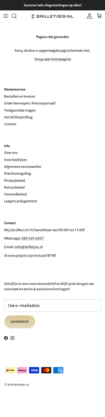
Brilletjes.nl (21, 384)
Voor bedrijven (15, 160)
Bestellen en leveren (19, 96)
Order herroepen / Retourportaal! (30, 103)
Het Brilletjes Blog (18, 117)
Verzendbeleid (15, 194)
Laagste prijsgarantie (20, 201)
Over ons (11, 153)
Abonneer (20, 321)
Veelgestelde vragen (20, 110)
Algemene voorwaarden (22, 167)
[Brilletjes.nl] (53, 16)
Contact (10, 124)
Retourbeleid (14, 187)
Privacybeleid (14, 180)
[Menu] (5, 16)
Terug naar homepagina (52, 59)
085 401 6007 (32, 238)
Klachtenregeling (17, 173)
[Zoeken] (16, 16)
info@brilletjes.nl (29, 247)
